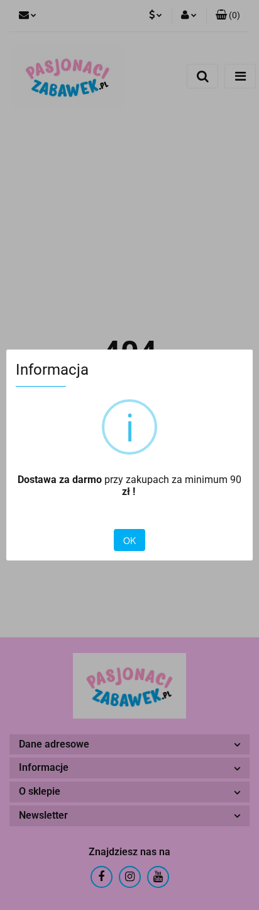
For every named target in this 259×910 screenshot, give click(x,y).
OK (129, 540)
